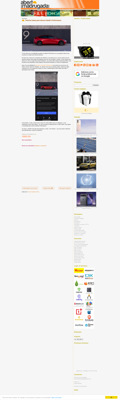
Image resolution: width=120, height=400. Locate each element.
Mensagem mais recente (30, 188)
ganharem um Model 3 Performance (44, 65)
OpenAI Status (77, 259)
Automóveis (25, 136)
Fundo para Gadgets (79, 218)
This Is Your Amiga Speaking (81, 244)
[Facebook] (75, 65)
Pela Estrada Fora (78, 253)
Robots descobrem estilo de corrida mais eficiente (86, 154)
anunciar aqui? (87, 43)
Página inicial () (48, 188)
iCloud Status (77, 260)
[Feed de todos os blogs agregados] (97, 65)
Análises (92, 10)
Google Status (77, 262)
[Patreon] (81, 65)
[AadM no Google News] (90, 65)
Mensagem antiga (64, 188)
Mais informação (57, 397)
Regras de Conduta (78, 235)
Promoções (40, 10)
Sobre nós (76, 381)
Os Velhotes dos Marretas (80, 245)
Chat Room (76, 226)
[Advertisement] (86, 31)
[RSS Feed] (84, 65)
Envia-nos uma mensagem (80, 377)
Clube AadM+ (66, 10)
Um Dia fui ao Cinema (79, 242)
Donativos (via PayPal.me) (80, 386)
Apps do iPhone (78, 248)
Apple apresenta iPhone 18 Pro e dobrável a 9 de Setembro (86, 190)
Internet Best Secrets (79, 254)
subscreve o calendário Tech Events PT (86, 370)
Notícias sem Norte (78, 256)
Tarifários (53, 10)
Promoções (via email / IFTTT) (81, 224)
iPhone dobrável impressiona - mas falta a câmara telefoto (86, 208)
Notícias (79, 10)
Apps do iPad (77, 250)
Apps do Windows (78, 251)
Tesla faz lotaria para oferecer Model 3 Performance (43, 20)
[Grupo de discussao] (93, 65)
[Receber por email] (87, 65)
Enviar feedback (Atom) (33, 191)
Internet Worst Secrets (79, 257)
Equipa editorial (77, 383)
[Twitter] (78, 65)
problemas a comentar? (40, 145)
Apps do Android (78, 247)
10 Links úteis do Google (80, 231)
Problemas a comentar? (79, 233)
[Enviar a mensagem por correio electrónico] (36, 134)
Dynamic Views (77, 227)
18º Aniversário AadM (79, 230)
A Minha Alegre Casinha (79, 241)
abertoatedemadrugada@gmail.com (82, 378)
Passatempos (27, 10)
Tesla (29, 136)
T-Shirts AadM (77, 229)
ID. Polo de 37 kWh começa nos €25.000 (86, 171)
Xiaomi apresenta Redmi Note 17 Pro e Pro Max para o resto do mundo (86, 135)
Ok (111, 397)
